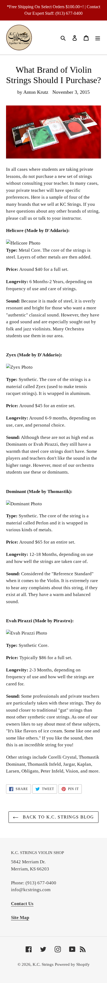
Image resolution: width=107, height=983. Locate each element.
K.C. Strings (43, 964)
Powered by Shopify (72, 964)
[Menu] (97, 37)
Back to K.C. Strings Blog (57, 817)
